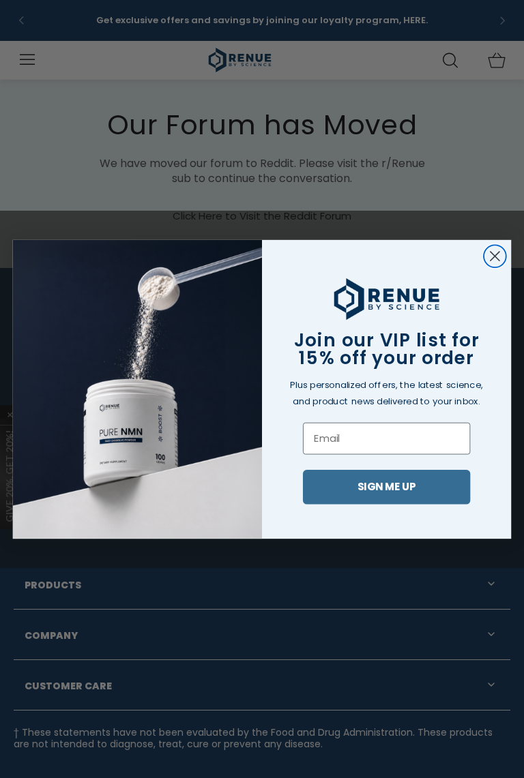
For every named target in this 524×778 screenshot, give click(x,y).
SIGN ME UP (387, 486)
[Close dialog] (495, 256)
